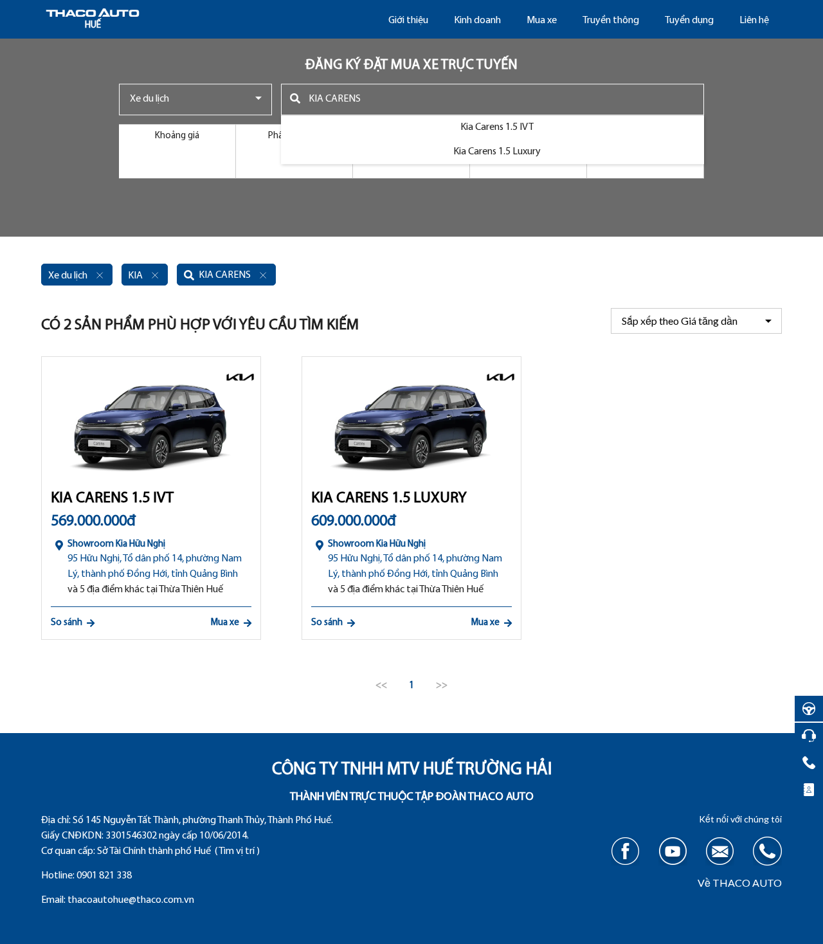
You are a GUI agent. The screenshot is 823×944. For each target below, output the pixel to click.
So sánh (66, 623)
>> (442, 686)
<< (381, 686)
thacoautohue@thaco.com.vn (131, 900)
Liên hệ (754, 20)
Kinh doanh (477, 20)
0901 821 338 (104, 876)
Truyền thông (611, 20)
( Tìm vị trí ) (237, 851)
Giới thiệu (408, 20)
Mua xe (542, 20)
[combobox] (195, 99)
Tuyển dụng (689, 20)
